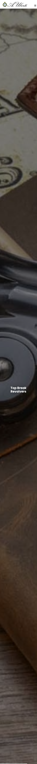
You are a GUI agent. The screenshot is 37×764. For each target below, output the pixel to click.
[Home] (14, 4)
